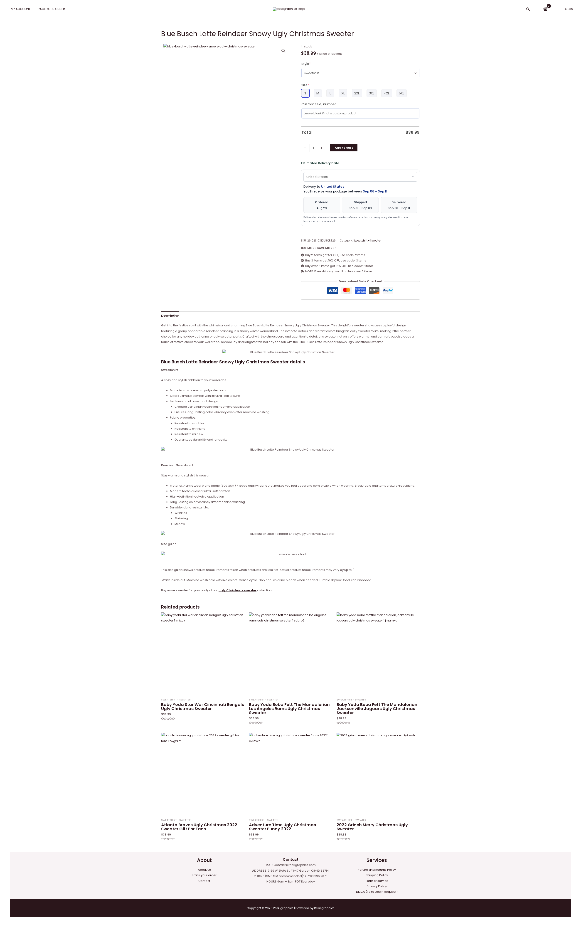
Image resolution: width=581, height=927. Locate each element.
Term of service (376, 881)
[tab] (170, 315)
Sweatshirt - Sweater (367, 240)
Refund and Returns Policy (377, 870)
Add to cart (344, 147)
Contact (204, 881)
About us (204, 870)
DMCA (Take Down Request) (377, 892)
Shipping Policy (377, 875)
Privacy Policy (377, 886)
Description (170, 315)
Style (306, 64)
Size (305, 85)
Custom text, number (318, 104)
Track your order (204, 875)
